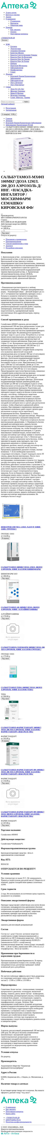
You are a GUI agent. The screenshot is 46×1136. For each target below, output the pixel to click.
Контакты (14, 23)
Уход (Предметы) (17, 85)
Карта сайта (10, 1114)
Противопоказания (13, 241)
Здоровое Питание (17, 51)
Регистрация (11, 108)
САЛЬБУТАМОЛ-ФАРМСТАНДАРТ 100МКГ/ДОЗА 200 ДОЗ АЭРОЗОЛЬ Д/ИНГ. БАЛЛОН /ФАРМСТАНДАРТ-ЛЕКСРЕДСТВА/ (21, 730)
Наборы (13, 63)
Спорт (12, 72)
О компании (11, 19)
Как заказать (15, 30)
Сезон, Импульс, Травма (20, 97)
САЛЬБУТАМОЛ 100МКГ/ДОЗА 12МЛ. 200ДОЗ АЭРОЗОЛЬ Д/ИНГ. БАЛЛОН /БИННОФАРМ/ (21, 568)
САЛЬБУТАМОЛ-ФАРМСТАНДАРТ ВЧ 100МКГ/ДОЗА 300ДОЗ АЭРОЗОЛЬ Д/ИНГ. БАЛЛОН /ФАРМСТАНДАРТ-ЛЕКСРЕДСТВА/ (22, 814)
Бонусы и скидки (13, 15)
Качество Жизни (17, 53)
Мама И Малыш (16, 93)
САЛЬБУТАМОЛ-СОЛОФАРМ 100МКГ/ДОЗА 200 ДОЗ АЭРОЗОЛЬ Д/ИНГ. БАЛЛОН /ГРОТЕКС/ (23, 648)
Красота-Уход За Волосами (21, 57)
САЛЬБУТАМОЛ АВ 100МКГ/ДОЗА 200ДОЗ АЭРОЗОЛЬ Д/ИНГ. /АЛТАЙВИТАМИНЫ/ (20, 608)
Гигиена (13, 46)
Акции (8, 17)
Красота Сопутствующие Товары (23, 55)
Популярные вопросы (19, 34)
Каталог (5, 40)
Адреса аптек (11, 13)
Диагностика (15, 49)
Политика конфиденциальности (18, 1122)
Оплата (13, 32)
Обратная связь (16, 25)
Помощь (9, 27)
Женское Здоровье (17, 91)
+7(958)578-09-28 (8, 38)
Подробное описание (14, 248)
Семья (8, 87)
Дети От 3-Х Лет (17, 89)
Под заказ (5, 233)
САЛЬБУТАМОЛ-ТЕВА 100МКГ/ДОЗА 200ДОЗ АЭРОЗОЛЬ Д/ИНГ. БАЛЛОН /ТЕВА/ (21, 688)
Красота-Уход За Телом (19, 61)
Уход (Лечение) (16, 83)
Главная (9, 119)
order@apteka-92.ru (13, 1120)
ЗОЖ (8, 44)
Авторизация (11, 110)
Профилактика (16, 70)
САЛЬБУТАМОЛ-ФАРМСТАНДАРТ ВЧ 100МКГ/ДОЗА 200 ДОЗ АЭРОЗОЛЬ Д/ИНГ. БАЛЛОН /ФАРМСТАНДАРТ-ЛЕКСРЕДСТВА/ (22, 772)
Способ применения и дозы (17, 244)
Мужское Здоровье (17, 95)
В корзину (5, 538)
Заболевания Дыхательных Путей (19, 125)
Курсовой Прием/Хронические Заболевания (23, 123)
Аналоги (9, 246)
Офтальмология (16, 68)
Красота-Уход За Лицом (19, 59)
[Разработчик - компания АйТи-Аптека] (10, 1134)
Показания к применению (16, 239)
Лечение (9, 74)
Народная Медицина (18, 66)
